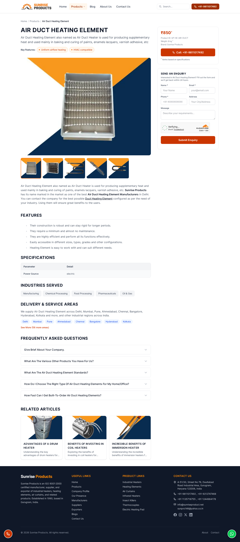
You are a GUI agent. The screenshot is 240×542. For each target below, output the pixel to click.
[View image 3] (74, 168)
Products (77, 6)
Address (193, 96)
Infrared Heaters (131, 495)
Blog (92, 6)
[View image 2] (53, 168)
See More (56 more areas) (35, 327)
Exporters (77, 509)
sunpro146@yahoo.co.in (190, 508)
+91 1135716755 (186, 499)
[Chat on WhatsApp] (232, 534)
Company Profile (80, 491)
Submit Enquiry (188, 140)
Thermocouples (131, 504)
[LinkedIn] (190, 514)
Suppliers (77, 504)
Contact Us (123, 6)
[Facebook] (175, 514)
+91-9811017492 (207, 6)
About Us (106, 6)
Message (165, 108)
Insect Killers (129, 500)
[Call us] (8, 534)
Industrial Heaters (132, 482)
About (205, 532)
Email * (192, 85)
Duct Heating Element (98, 198)
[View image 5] (118, 168)
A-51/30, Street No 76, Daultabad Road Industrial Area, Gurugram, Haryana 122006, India (195, 485)
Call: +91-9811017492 (190, 52)
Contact (215, 532)
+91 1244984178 (207, 499)
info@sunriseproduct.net (190, 504)
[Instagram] (180, 514)
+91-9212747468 (207, 493)
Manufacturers (79, 500)
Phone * (164, 96)
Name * (164, 85)
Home (63, 6)
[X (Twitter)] (185, 514)
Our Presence (79, 495)
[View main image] (31, 168)
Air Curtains (129, 491)
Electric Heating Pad (133, 509)
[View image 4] (97, 168)
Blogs (75, 514)
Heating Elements (132, 486)
